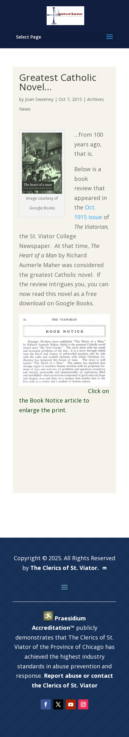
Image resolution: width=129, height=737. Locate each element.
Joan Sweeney (39, 99)
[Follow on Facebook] (46, 704)
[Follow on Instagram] (83, 704)
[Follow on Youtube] (71, 704)
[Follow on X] (58, 704)
